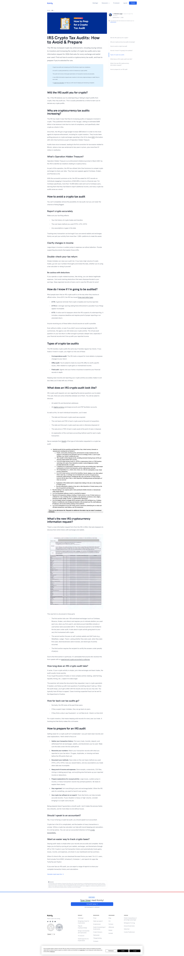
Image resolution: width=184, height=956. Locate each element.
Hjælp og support (98, 921)
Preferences (111, 950)
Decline (122, 950)
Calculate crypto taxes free (54, 874)
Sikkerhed (126, 929)
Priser (94, 918)
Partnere (111, 924)
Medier (110, 930)
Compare (95, 941)
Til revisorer (116, 3)
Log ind (125, 3)
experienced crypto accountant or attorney (75, 659)
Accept (134, 950)
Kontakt (111, 933)
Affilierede (111, 927)
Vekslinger (95, 3)
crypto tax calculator (59, 82)
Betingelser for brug (129, 923)
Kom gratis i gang (91, 904)
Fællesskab (96, 935)
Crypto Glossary (97, 932)
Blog (48, 10)
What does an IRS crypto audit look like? (121, 59)
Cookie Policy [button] (82, 950)
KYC (93, 137)
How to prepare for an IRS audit (118, 69)
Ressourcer (105, 3)
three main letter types (85, 297)
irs (52, 10)
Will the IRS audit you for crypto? (119, 37)
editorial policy (113, 22)
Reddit (64, 441)
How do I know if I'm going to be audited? (121, 50)
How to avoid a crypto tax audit (118, 46)
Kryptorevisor (97, 924)
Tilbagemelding (97, 938)
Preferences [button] (52, 951)
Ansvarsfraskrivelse (129, 926)
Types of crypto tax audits (117, 54)
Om (109, 921)
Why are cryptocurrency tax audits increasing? (122, 42)
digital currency (59, 407)
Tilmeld (133, 3)
